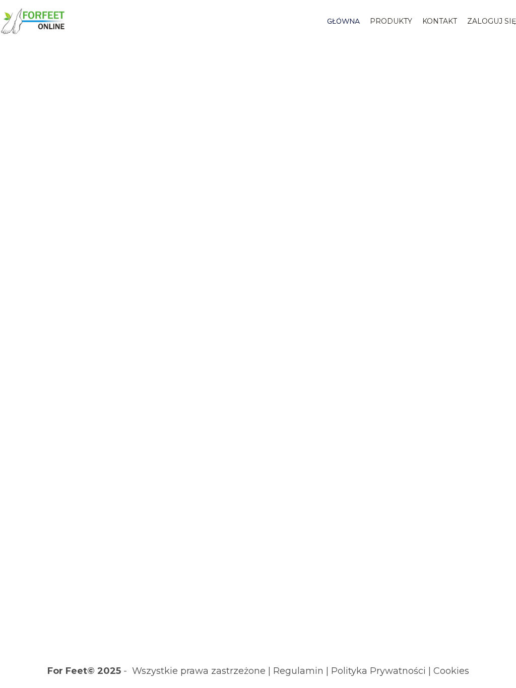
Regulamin (298, 670)
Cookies (451, 670)
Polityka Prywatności (378, 670)
